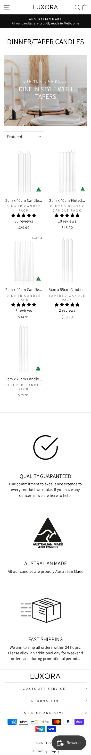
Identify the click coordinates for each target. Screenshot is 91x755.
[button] (23, 215)
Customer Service (44, 688)
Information (44, 701)
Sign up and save (44, 713)
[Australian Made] (45, 533)
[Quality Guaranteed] (45, 445)
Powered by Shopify (45, 751)
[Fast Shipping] (45, 609)
